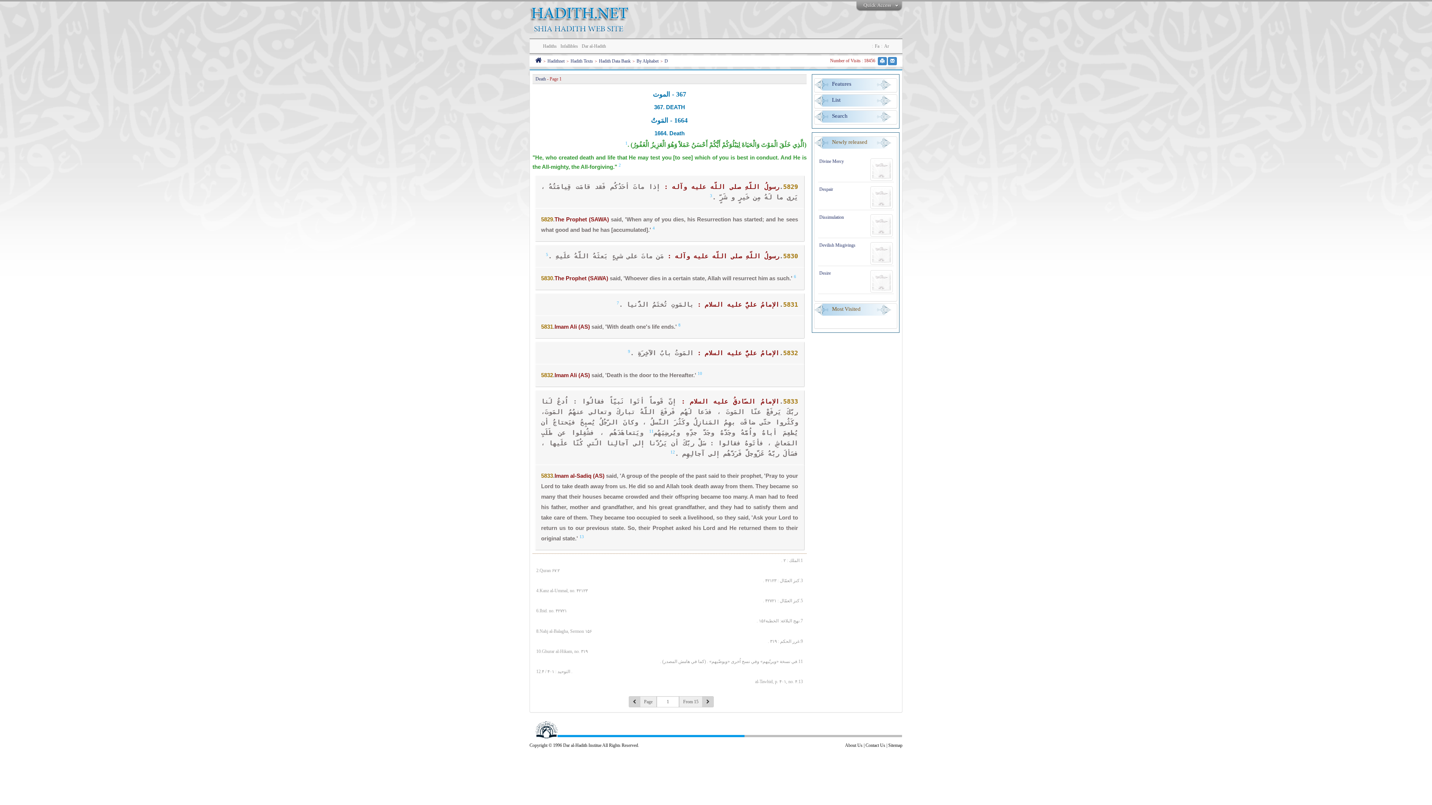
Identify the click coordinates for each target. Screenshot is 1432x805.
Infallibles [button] (569, 46)
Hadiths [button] (550, 46)
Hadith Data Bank (615, 61)
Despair (826, 189)
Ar (886, 46)
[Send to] (892, 61)
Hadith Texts (582, 61)
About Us (854, 745)
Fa (877, 46)
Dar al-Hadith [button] (594, 46)
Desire (825, 273)
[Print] (882, 61)
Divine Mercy (831, 161)
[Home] (538, 61)
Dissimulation (831, 217)
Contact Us (875, 745)
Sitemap (895, 745)
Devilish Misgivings (837, 245)
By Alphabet (648, 61)
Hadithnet (556, 61)
